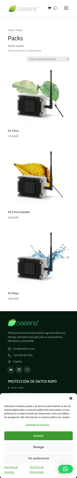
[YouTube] (11, 370)
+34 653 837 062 (23, 355)
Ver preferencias (38, 458)
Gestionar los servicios (37, 425)
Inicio (11, 30)
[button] (71, 398)
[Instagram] (27, 370)
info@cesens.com (24, 349)
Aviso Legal (17, 388)
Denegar (38, 447)
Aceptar (38, 435)
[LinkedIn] (19, 370)
